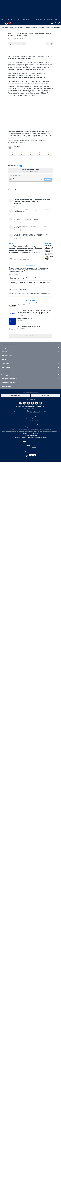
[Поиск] (52, 23)
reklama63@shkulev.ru (40, 420)
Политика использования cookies (30, 433)
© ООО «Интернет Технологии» (30, 451)
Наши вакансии (6, 371)
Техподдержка (6, 375)
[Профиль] (59, 23)
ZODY (52, 19)
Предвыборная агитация (9, 378)
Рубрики (4, 351)
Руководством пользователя (30, 427)
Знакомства (21, 19)
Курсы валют (46, 19)
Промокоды (14, 19)
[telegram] (20, 403)
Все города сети (6, 386)
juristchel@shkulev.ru (45, 417)
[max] (32, 403)
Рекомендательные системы (30, 435)
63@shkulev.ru (37, 416)
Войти (13, 179)
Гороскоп (39, 19)
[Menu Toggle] (2, 23)
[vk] (24, 403)
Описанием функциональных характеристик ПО (30, 428)
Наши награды (5, 367)
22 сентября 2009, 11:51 (13, 38)
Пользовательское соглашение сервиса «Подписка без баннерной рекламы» (30, 437)
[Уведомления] (55, 23)
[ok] (28, 403)
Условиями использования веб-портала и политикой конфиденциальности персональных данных (30, 429)
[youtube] (40, 403)
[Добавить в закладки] (47, 43)
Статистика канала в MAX (9, 382)
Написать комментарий (18, 44)
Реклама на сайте (6, 355)
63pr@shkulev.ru (38, 424)
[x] (36, 403)
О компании (5, 363)
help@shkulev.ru (33, 418)
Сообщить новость (7, 348)
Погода (28, 19)
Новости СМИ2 (12, 189)
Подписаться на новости (9, 344)
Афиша (33, 19)
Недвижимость (5, 19)
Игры (56, 19)
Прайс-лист (5, 359)
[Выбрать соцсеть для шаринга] (51, 43)
